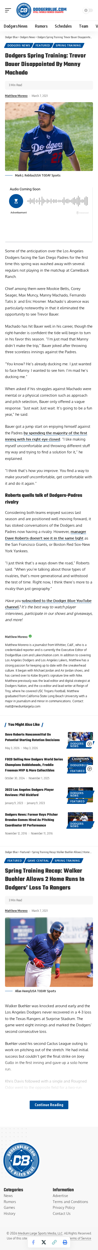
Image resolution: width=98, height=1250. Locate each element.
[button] (9, 10)
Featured (43, 45)
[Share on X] (43, 1242)
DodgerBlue (79, 765)
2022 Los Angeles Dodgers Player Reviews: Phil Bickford (29, 792)
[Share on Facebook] (33, 1242)
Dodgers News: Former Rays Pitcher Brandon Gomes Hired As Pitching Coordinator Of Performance (31, 820)
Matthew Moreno (16, 96)
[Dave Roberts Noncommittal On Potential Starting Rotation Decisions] (80, 739)
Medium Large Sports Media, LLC (40, 1233)
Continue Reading (49, 1105)
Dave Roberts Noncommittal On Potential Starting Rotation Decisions (32, 737)
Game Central (38, 860)
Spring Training (68, 45)
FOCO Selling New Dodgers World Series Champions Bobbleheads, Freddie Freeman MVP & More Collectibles (34, 765)
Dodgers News (19, 45)
